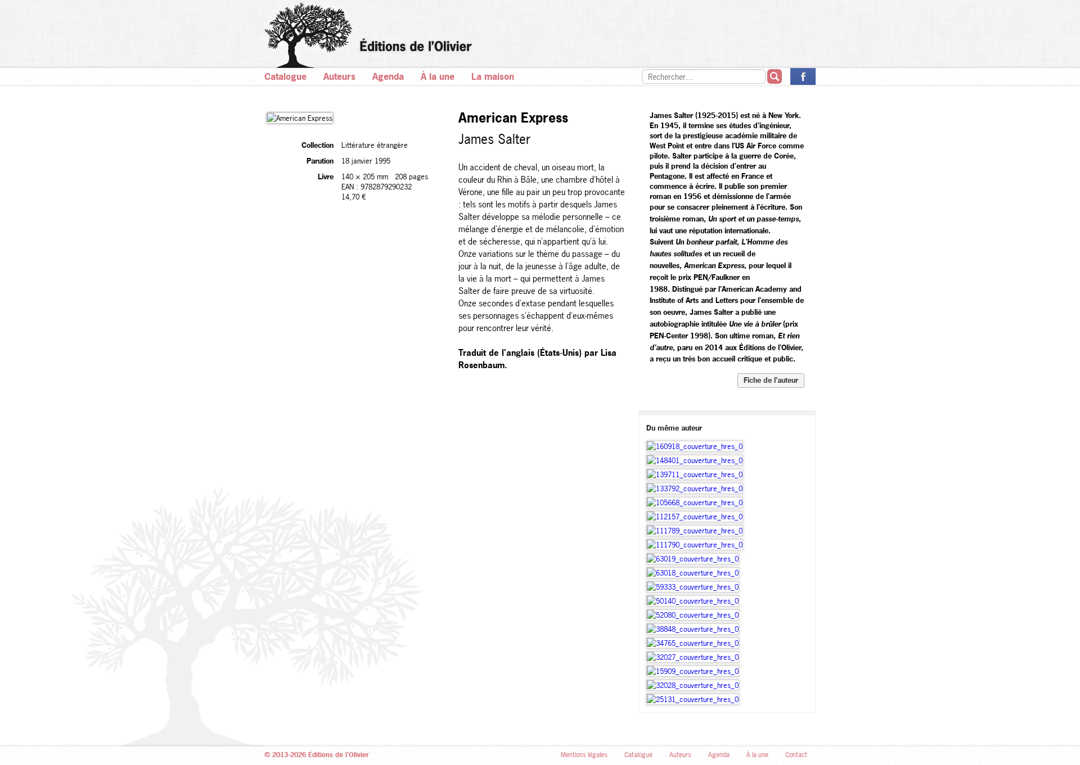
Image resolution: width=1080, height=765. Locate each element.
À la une (437, 76)
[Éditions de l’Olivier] (540, 35)
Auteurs (339, 76)
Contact (796, 754)
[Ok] (774, 76)
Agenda (388, 76)
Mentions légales (584, 754)
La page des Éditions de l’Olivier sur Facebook (803, 76)
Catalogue (285, 76)
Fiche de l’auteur (771, 380)
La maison (492, 76)
